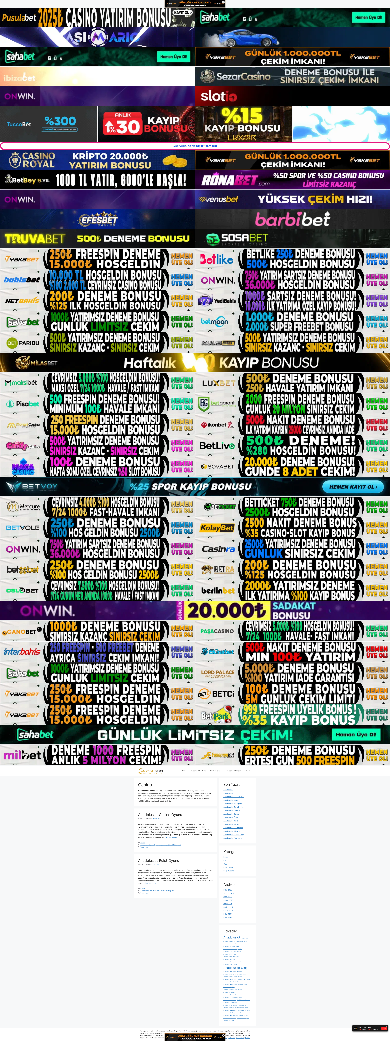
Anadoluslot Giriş (216, 771)
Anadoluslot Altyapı (231, 800)
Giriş (225, 864)
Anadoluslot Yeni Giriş (229, 1013)
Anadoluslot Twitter (228, 1007)
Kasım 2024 (228, 911)
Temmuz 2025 (229, 893)
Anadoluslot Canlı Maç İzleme (231, 956)
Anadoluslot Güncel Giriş (233, 835)
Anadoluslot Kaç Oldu (232, 824)
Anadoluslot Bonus (231, 814)
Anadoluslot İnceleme (198, 771)
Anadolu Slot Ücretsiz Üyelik (243, 1013)
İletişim (247, 771)
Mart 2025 (227, 897)
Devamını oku (171, 837)
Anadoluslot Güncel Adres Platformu (232, 976)
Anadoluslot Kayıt (230, 821)
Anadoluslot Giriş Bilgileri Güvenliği (232, 971)
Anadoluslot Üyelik (231, 817)
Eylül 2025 (227, 890)
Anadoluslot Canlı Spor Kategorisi (232, 962)
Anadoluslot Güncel (242, 974)
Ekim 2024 (227, 914)
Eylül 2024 (227, 917)
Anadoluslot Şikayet (233, 771)
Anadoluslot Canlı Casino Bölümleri (232, 951)
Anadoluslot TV (242, 1005)
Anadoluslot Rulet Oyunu (158, 860)
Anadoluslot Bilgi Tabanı (241, 941)
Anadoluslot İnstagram (232, 804)
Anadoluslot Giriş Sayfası (233, 797)
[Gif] (195, 362)
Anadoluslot (182, 771)
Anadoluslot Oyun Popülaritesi (231, 994)
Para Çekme (228, 867)
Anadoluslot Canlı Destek (233, 807)
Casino (142, 843)
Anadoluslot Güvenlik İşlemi (230, 981)
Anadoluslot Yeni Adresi (233, 838)
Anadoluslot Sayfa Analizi (243, 1000)
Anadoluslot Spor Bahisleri (230, 1005)
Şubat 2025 (228, 900)
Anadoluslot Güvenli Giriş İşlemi (170, 845)
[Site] (97, 259)
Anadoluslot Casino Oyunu (160, 815)
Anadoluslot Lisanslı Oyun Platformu (232, 989)
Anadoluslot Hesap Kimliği (230, 984)
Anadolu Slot (244, 938)
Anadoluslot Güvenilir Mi (233, 828)
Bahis (225, 857)
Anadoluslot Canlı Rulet (148, 891)
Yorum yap (144, 847)
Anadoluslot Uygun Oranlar (241, 1007)
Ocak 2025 (227, 904)
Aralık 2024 (228, 907)
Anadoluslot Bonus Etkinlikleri (231, 946)
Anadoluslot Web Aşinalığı (230, 1010)
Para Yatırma (228, 871)
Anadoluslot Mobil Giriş (232, 810)
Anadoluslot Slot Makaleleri (230, 1002)
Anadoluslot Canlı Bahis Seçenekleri (232, 949)
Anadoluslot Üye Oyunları (229, 1018)
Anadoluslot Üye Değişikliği (230, 1015)
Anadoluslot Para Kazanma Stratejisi (232, 997)
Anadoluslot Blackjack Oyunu (230, 943)
